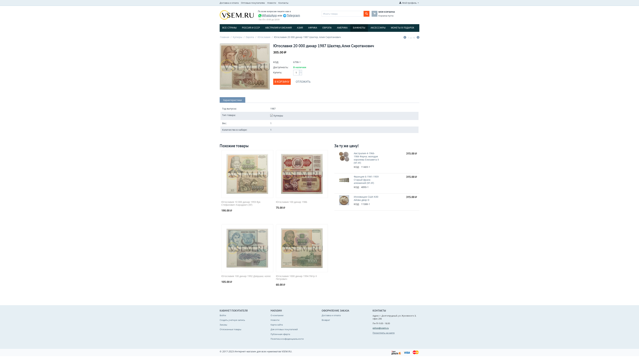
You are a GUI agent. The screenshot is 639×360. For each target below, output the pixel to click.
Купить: (277, 72)
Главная (224, 37)
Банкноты (359, 27)
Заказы (223, 324)
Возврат (326, 320)
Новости (271, 2)
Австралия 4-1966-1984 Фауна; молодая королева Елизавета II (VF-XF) (366, 158)
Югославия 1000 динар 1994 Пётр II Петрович (296, 277)
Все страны (229, 27)
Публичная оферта (280, 334)
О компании (277, 315)
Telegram (293, 15)
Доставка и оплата (229, 2)
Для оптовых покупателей (284, 329)
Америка (342, 27)
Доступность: (280, 67)
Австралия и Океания (278, 27)
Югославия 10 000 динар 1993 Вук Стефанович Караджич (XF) (240, 203)
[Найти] (366, 14)
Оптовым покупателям (253, 2)
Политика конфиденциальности (287, 338)
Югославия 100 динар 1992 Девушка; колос (246, 276)
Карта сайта (277, 324)
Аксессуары (378, 27)
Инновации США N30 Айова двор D (366, 198)
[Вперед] (418, 38)
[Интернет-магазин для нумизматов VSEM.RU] (237, 14)
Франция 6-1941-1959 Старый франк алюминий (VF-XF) (366, 179)
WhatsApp (269, 15)
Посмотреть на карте (384, 332)
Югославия (264, 37)
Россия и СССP (251, 27)
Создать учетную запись (232, 320)
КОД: (276, 62)
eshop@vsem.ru (381, 328)
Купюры (237, 37)
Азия (300, 27)
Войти (223, 315)
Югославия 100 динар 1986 (291, 202)
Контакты (283, 2)
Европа (327, 27)
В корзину (282, 82)
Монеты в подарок (402, 27)
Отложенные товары (230, 329)
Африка (312, 27)
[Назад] (405, 38)
